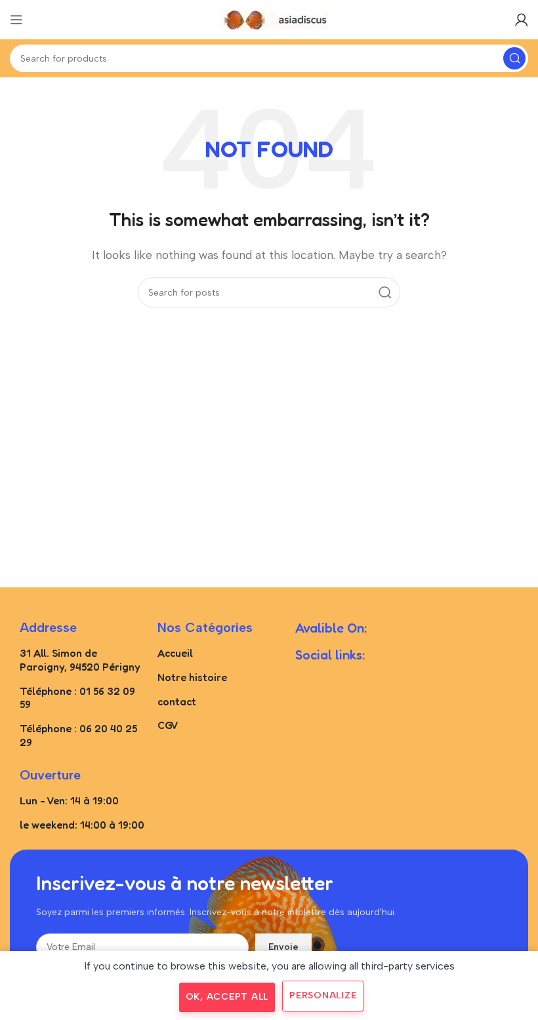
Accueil (175, 652)
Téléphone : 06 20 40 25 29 (78, 735)
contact (176, 701)
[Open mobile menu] (16, 20)
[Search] (514, 58)
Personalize (322, 995)
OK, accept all (227, 996)
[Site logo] (269, 18)
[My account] (521, 20)
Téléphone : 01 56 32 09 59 (77, 697)
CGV (167, 725)
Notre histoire (192, 677)
